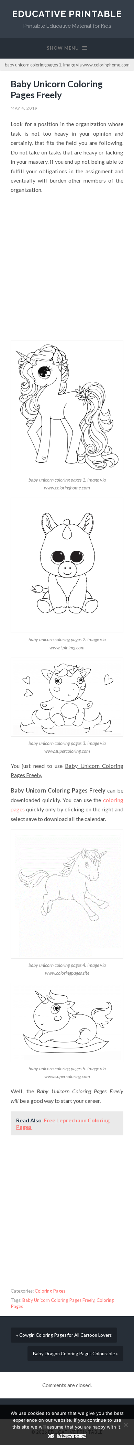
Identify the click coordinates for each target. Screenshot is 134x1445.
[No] (125, 1424)
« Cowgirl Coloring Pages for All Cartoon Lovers (64, 1335)
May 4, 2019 (24, 108)
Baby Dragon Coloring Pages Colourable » (75, 1353)
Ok (51, 1436)
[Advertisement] (67, 267)
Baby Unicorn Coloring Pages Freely (57, 89)
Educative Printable (67, 14)
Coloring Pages (50, 1291)
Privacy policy (71, 1436)
